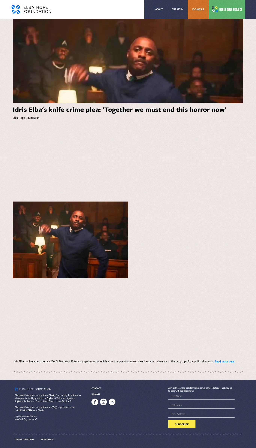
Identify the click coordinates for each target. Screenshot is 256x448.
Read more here (224, 361)
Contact (96, 388)
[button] (177, 9)
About (159, 9)
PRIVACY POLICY (47, 439)
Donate (198, 9)
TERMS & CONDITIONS (24, 439)
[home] (56, 9)
